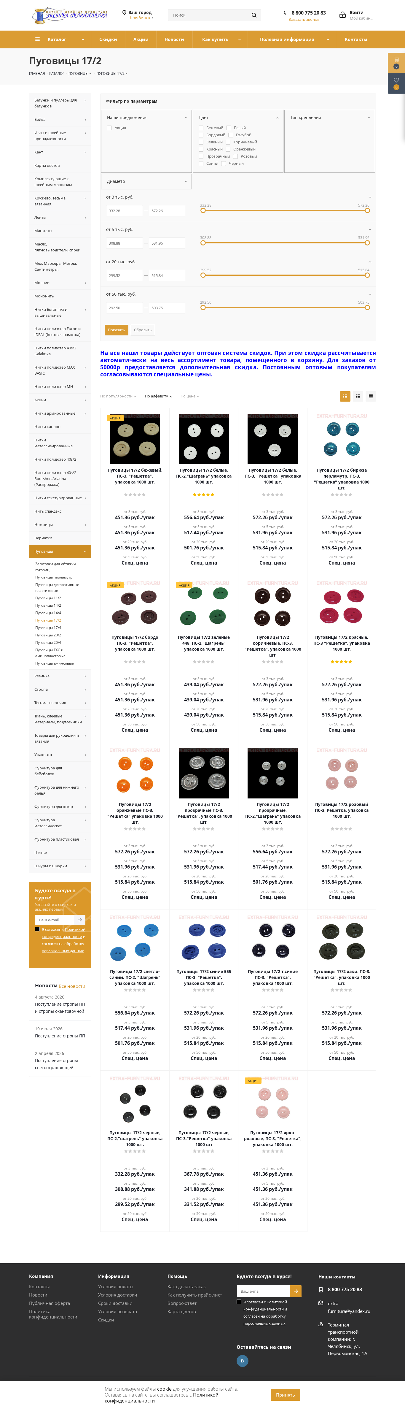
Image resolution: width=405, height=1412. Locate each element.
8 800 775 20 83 (309, 12)
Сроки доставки (115, 1303)
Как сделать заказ (186, 1286)
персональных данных (63, 950)
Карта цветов (182, 1311)
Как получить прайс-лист (195, 1295)
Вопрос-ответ (182, 1303)
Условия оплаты (115, 1286)
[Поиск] (254, 15)
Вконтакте (242, 1361)
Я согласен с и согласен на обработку (63, 940)
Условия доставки (117, 1295)
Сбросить (143, 329)
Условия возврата (117, 1311)
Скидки (106, 1320)
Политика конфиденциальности (53, 1314)
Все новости (72, 986)
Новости (38, 1295)
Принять (285, 1395)
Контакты (39, 1286)
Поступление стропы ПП (60, 1036)
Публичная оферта (49, 1303)
